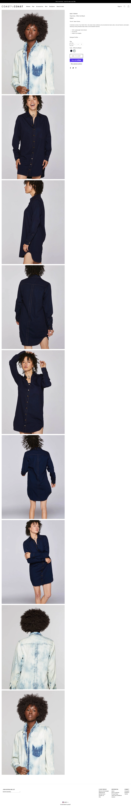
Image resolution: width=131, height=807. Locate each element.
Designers (52, 6)
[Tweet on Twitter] (73, 68)
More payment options (76, 63)
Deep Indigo (71, 51)
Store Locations (115, 792)
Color (75, 48)
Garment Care (102, 794)
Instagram (126, 791)
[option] (65, 1)
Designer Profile (74, 37)
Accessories (39, 6)
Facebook (126, 792)
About (113, 791)
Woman (28, 6)
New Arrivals (60, 6)
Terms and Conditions (117, 795)
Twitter (126, 794)
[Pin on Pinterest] (76, 68)
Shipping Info (102, 792)
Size (71, 41)
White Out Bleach (74, 51)
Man (33, 6)
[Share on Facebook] (70, 68)
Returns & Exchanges (104, 791)
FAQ (100, 797)
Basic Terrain (73, 13)
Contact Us (101, 795)
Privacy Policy (115, 794)
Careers (113, 797)
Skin (46, 6)
